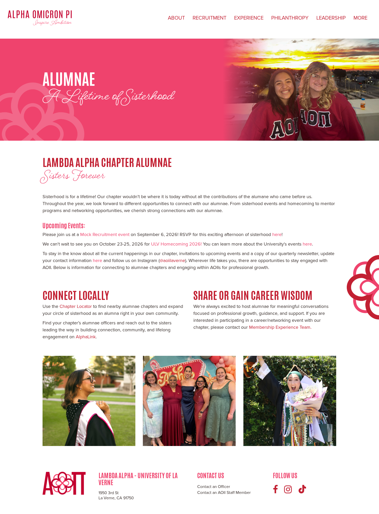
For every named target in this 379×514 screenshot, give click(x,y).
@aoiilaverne (172, 260)
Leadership (331, 18)
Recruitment (209, 18)
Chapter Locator (76, 306)
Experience (248, 18)
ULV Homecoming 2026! (176, 244)
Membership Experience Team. (280, 327)
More (360, 18)
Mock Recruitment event (105, 234)
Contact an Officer (213, 486)
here (277, 234)
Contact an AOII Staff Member (224, 492)
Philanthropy (290, 18)
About (176, 18)
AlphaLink (86, 337)
